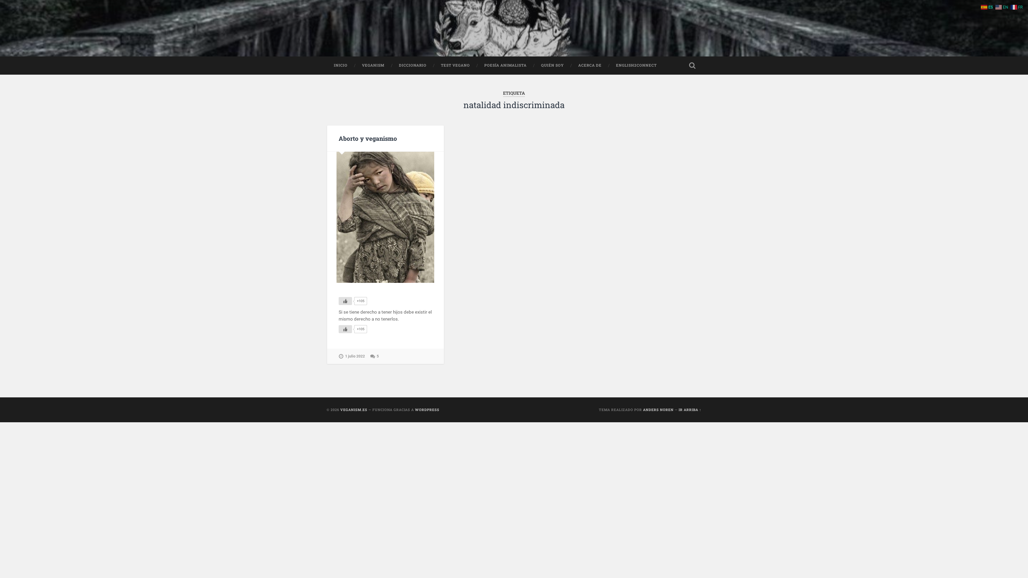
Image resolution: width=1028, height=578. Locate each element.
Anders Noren (658, 410)
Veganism (373, 65)
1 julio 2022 (355, 356)
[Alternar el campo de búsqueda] (692, 65)
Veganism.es (353, 410)
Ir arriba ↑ (690, 410)
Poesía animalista (505, 65)
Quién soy (552, 65)
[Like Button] (345, 301)
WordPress (427, 410)
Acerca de (590, 65)
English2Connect (636, 65)
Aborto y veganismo (368, 138)
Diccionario (412, 65)
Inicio (340, 65)
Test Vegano (455, 65)
